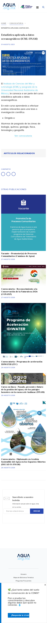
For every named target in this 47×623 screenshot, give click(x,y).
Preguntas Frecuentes (23, 581)
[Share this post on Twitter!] (8, 174)
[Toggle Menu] (37, 7)
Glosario (24, 574)
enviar (37, 511)
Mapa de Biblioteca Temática (23, 577)
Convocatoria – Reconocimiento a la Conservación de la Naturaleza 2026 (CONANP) (19, 292)
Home (3, 23)
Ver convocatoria (23, 135)
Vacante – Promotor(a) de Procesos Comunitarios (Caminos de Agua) (19, 254)
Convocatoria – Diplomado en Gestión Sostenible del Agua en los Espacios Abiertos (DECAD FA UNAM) (23, 462)
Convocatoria (16, 23)
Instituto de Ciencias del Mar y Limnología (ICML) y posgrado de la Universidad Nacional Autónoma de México (19, 88)
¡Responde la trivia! (20, 615)
